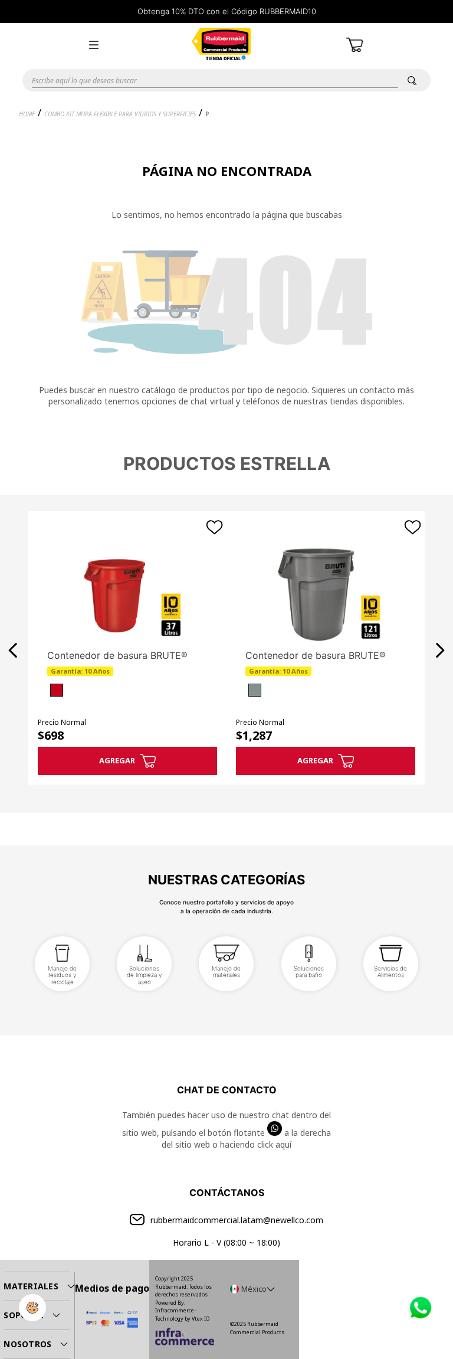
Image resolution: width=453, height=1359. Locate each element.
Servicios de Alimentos (390, 972)
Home (27, 114)
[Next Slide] (440, 650)
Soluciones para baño (309, 972)
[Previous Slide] (13, 650)
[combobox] (226, 80)
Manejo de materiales (226, 972)
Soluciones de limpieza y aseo (144, 975)
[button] (94, 45)
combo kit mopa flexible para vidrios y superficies (120, 114)
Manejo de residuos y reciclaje (62, 975)
